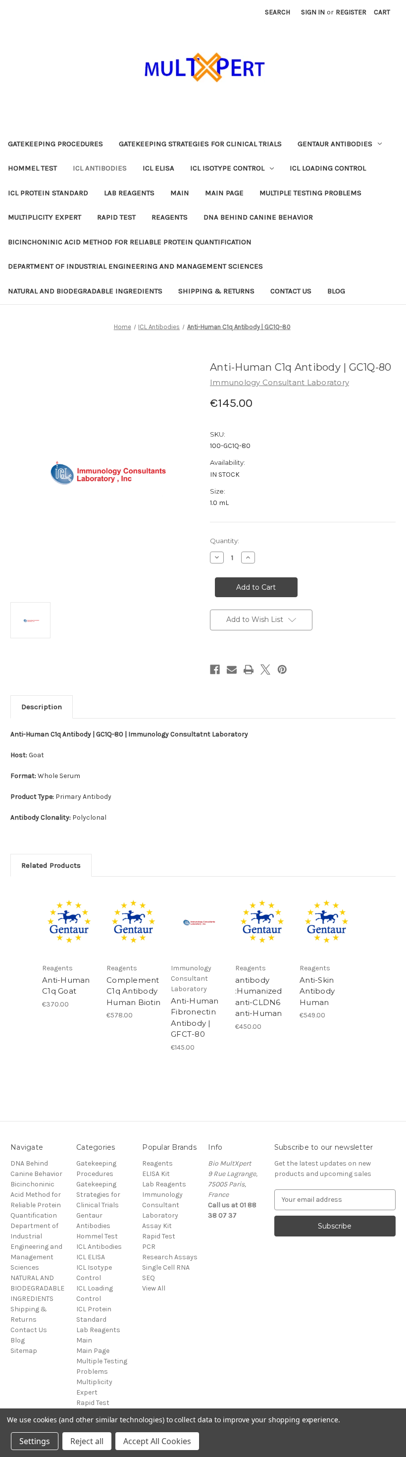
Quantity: (224, 541)
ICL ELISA (158, 168)
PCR (148, 1246)
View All (153, 1288)
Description (41, 706)
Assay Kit (157, 1226)
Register (351, 12)
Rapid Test (116, 217)
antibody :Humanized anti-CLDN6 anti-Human (258, 996)
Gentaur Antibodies (335, 143)
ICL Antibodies (100, 168)
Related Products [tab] (51, 865)
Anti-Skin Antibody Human (317, 991)
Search (277, 12)
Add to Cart (69, 934)
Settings (34, 1441)
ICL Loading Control (328, 168)
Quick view (69, 909)
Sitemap (23, 1350)
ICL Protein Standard (48, 192)
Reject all (86, 1441)
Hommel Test (32, 168)
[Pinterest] (282, 669)
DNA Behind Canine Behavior (258, 217)
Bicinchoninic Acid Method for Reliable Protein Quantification (130, 241)
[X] (265, 669)
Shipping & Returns (216, 290)
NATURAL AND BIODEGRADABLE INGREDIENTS (85, 290)
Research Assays (170, 1257)
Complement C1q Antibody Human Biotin (133, 991)
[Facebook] (215, 669)
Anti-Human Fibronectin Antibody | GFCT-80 (195, 1017)
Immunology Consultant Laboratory (162, 1205)
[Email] (232, 669)
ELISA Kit (156, 1174)
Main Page (224, 192)
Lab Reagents (129, 192)
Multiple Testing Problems (310, 192)
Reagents (170, 217)
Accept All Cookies (157, 1441)
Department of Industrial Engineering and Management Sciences (135, 266)
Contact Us (290, 290)
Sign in (313, 12)
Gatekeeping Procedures (55, 143)
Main (179, 192)
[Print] (249, 669)
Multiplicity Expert (44, 217)
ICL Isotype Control (227, 168)
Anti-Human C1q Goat (66, 985)
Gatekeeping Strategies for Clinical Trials (200, 143)
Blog (336, 290)
